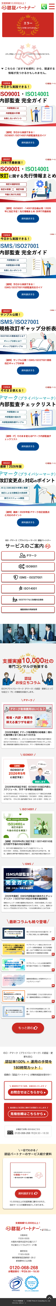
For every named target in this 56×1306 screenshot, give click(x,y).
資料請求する (25, 1193)
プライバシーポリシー (18, 1303)
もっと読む (25, 1027)
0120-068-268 (24, 1268)
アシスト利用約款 (18, 1300)
